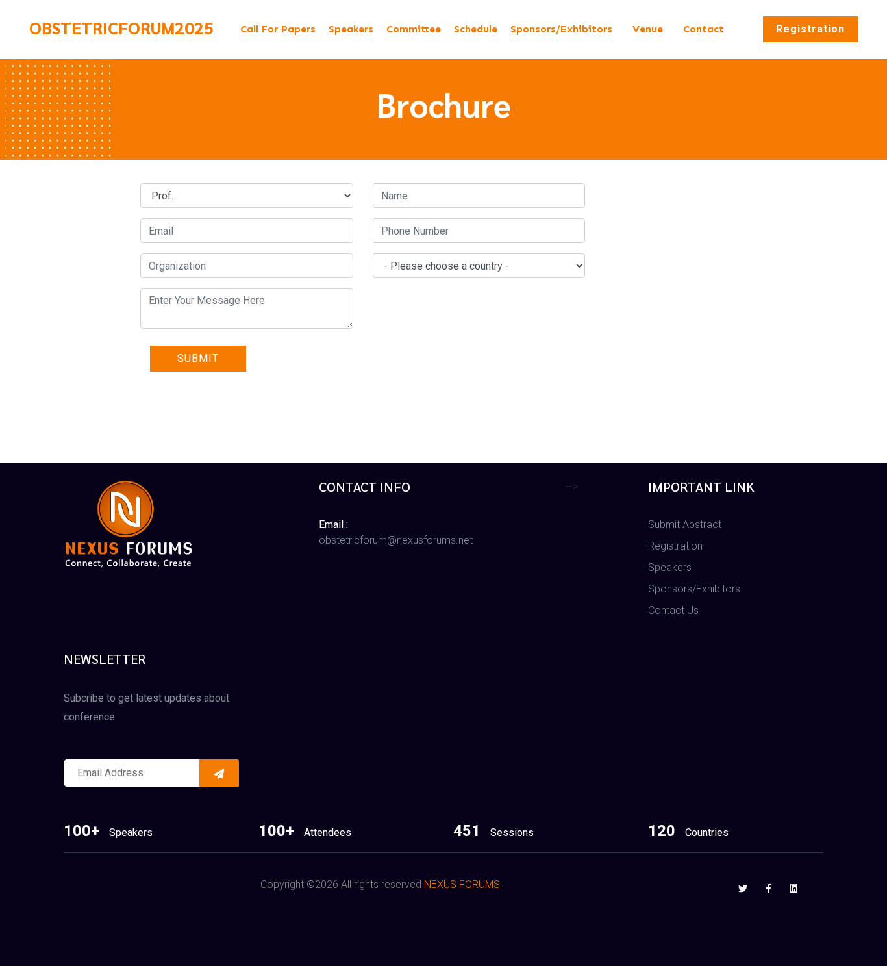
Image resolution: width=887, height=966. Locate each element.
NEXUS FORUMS (462, 884)
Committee (413, 29)
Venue (647, 29)
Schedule (475, 29)
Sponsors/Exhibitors (561, 29)
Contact (703, 29)
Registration (810, 29)
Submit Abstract (684, 524)
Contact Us (673, 610)
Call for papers (278, 29)
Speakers (351, 29)
